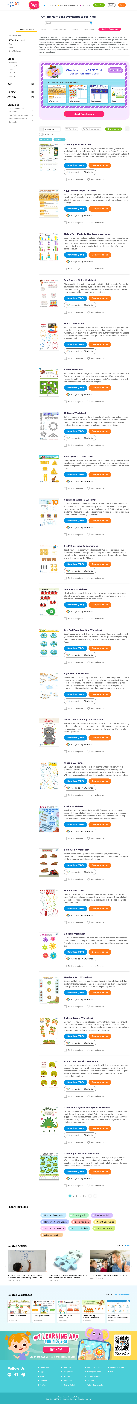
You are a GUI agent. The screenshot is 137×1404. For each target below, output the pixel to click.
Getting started (69, 1385)
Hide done (49, 134)
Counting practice (105, 1221)
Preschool (13, 62)
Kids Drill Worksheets (110, 29)
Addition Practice (52, 1235)
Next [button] (131, 1266)
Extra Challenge (15, 51)
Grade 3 (12, 76)
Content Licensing (117, 1367)
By (41, 129)
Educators (49, 5)
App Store (67, 1367)
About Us (43, 1380)
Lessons (43, 29)
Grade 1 (12, 69)
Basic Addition (82, 1221)
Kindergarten (14, 66)
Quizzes (75, 29)
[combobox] (51, 129)
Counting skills (79, 1215)
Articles (127, 1246)
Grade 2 (12, 73)
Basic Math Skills (80, 1228)
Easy (11, 44)
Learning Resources (68, 5)
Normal (11, 47)
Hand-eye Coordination (55, 1221)
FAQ (111, 1372)
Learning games (89, 29)
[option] (27, 1266)
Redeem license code (95, 1385)
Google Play (68, 1372)
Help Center (68, 1380)
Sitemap (67, 1376)
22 (84, 1196)
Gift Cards (86, 5)
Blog (42, 1376)
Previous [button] (5, 1266)
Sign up (122, 5)
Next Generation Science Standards (18, 120)
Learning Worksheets (121, 1295)
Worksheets (44, 1367)
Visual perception (104, 1228)
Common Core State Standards (16, 110)
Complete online (100, 165)
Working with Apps (94, 1372)
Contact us (44, 1385)
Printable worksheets (26, 29)
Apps (42, 1372)
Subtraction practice (54, 1228)
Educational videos (59, 29)
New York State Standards (18, 115)
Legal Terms (62, 1397)
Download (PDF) (75, 165)
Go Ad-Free (99, 5)
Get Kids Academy (93, 1376)
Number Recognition (54, 1215)
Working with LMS (93, 1367)
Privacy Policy (73, 1397)
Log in (111, 5)
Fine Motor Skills (102, 1215)
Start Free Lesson (84, 114)
